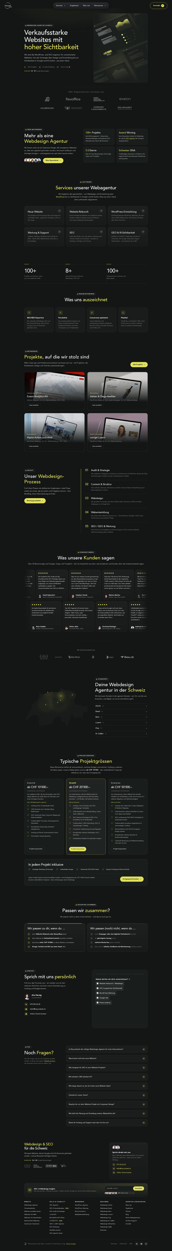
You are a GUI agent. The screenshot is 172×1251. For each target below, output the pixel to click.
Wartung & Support (38, 233)
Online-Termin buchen (124, 1172)
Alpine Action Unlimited (39, 438)
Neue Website (35, 212)
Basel (99, 711)
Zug (98, 728)
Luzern (99, 723)
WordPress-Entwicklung (124, 212)
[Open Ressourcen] (105, 6)
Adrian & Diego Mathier (103, 396)
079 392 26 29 (121, 1164)
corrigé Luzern (97, 438)
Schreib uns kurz (49, 1061)
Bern (99, 717)
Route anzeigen (71, 1244)
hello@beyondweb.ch (124, 1168)
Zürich (99, 706)
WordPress (60, 197)
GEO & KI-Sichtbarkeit (123, 233)
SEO (72, 233)
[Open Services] (65, 6)
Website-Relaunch (79, 212)
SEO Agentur (130, 138)
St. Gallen (101, 734)
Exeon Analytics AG (37, 396)
